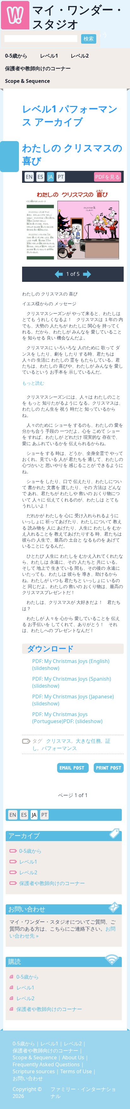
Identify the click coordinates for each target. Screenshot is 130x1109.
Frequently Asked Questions (47, 1064)
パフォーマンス (59, 748)
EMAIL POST (73, 767)
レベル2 (80, 55)
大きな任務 (88, 740)
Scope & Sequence (27, 80)
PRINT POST (108, 767)
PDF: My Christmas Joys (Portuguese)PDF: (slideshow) (67, 718)
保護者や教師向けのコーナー (38, 68)
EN (12, 814)
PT (44, 814)
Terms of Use (76, 1071)
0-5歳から (16, 55)
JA (34, 814)
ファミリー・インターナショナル (83, 1093)
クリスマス (58, 740)
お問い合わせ (28, 1078)
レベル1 (49, 55)
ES (24, 814)
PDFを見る (107, 176)
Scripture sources (34, 1071)
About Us (74, 1057)
